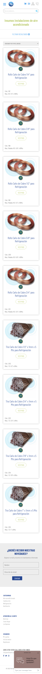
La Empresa (6, 624)
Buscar (36, 11)
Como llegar (6, 621)
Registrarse (6, 642)
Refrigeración (7, 603)
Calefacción (6, 601)
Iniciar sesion (7, 639)
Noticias (5, 619)
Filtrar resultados (20, 34)
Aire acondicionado (9, 598)
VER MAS (21, 83)
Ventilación (6, 606)
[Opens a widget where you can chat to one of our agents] (27, 661)
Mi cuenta (6, 637)
